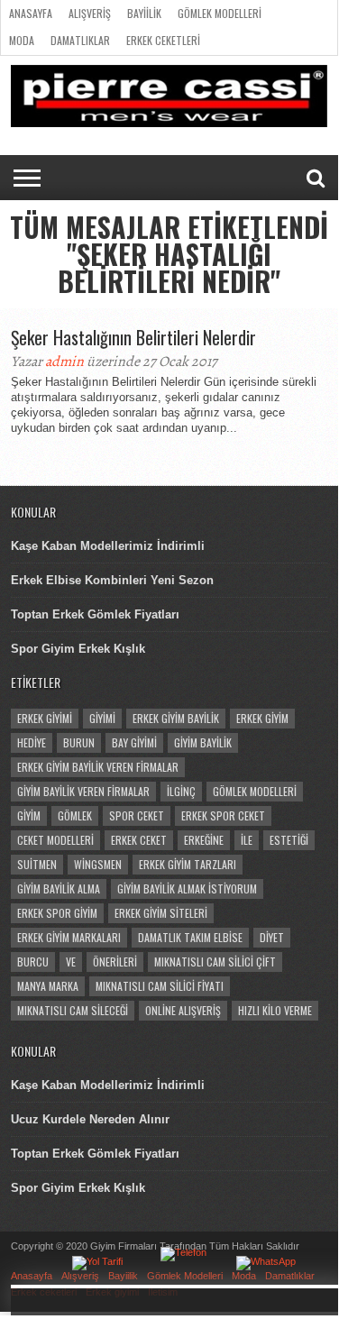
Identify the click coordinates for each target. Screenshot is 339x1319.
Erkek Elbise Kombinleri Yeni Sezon (112, 580)
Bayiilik (144, 13)
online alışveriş (183, 1010)
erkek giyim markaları (69, 937)
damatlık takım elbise (190, 937)
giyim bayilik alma (58, 888)
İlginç (181, 791)
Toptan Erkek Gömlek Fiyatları (95, 614)
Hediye (31, 742)
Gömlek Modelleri (219, 13)
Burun (79, 742)
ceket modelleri (55, 839)
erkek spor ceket (223, 815)
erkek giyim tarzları (187, 864)
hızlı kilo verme (275, 1010)
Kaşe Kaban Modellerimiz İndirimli (108, 546)
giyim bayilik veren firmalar (83, 791)
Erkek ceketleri (163, 40)
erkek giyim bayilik (176, 718)
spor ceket (136, 815)
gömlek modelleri (255, 791)
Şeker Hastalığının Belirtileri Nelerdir (133, 337)
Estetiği (289, 839)
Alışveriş (90, 13)
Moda (21, 40)
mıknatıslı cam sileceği (72, 1010)
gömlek (75, 815)
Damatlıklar (80, 40)
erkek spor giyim (57, 913)
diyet (272, 937)
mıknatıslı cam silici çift (215, 961)
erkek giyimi (44, 718)
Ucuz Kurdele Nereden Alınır (90, 1119)
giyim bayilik (203, 742)
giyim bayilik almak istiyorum (187, 888)
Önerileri (115, 961)
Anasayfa (30, 13)
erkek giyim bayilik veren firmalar (98, 766)
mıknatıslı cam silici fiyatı (160, 986)
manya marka (47, 986)
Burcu (33, 961)
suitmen (37, 864)
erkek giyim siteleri (161, 913)
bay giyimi (134, 742)
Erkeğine (204, 839)
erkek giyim (262, 718)
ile (246, 839)
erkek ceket (139, 839)
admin (64, 361)
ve (71, 961)
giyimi (102, 718)
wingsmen (98, 864)
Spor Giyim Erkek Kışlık (78, 648)
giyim (29, 815)
